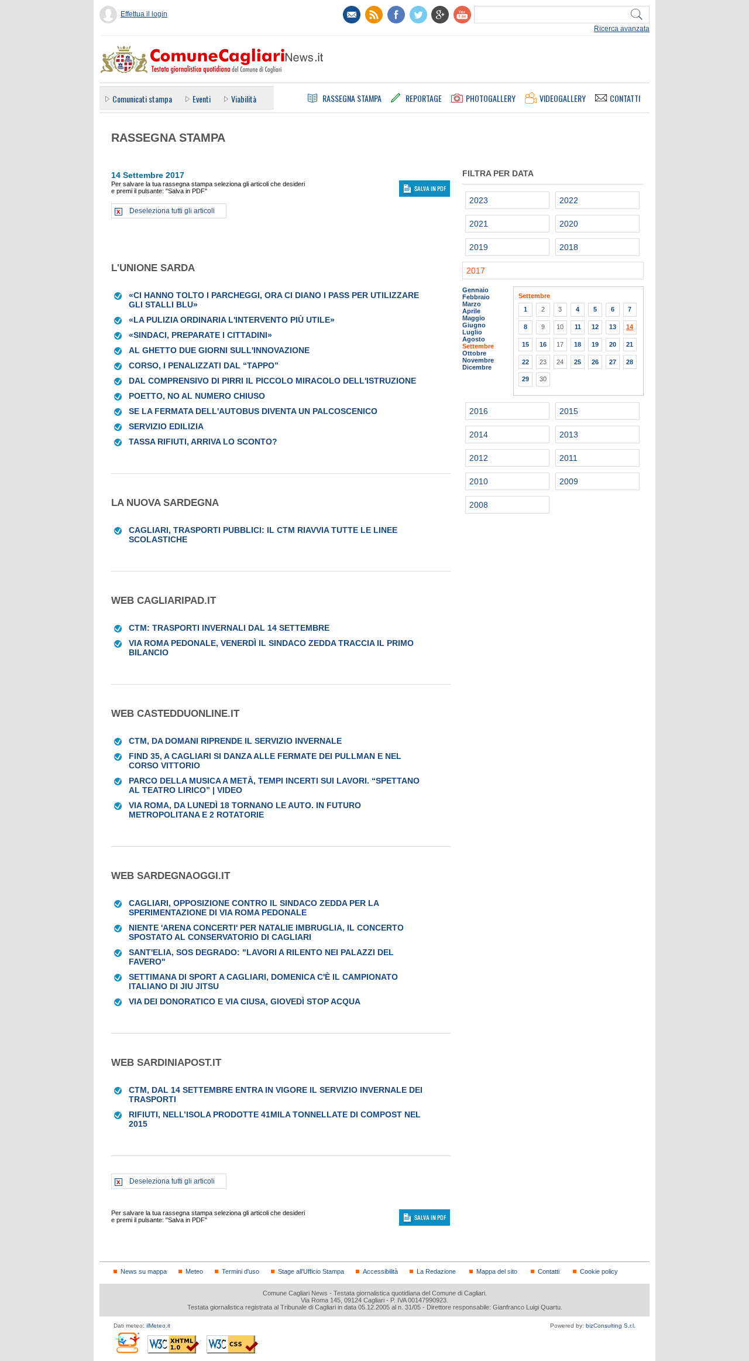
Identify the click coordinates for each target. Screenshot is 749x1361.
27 (612, 361)
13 (612, 326)
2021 (478, 223)
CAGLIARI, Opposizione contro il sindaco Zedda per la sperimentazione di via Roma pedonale (254, 907)
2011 (568, 458)
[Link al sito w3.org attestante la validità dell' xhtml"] (173, 1344)
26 (595, 361)
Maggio (473, 318)
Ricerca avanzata (622, 29)
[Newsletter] (351, 14)
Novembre (478, 360)
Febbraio (476, 296)
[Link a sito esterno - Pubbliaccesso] (127, 1342)
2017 (475, 270)
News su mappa (144, 1271)
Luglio (472, 332)
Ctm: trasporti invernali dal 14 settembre (229, 627)
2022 (568, 200)
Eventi (202, 99)
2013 (568, 434)
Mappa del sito (496, 1271)
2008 (478, 504)
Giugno (474, 325)
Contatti (548, 1271)
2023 (478, 200)
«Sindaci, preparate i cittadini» (200, 335)
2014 (478, 434)
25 (577, 361)
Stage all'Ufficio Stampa (311, 1271)
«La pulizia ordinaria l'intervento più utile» (232, 319)
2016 (478, 411)
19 (595, 344)
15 (525, 344)
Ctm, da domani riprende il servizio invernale (235, 741)
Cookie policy (599, 1271)
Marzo (471, 303)
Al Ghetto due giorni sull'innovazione (219, 350)
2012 (478, 458)
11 (578, 326)
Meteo (194, 1271)
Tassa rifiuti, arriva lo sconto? (203, 441)
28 (629, 361)
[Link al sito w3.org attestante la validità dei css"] (232, 1344)
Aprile (471, 310)
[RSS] (374, 14)
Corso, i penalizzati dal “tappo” (204, 365)
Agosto (473, 339)
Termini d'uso (240, 1271)
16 (543, 344)
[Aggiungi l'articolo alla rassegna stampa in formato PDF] (118, 295)
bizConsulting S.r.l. (610, 1325)
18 (577, 344)
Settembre (478, 346)
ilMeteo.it (158, 1325)
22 (525, 361)
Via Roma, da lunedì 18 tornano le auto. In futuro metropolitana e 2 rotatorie (245, 810)
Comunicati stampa (142, 99)
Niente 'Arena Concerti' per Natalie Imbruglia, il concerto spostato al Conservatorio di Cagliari (266, 932)
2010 (478, 481)
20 (612, 344)
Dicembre (477, 367)
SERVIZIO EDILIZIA (166, 426)
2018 (568, 247)
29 (525, 378)
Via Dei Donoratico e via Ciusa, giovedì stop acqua (244, 1001)
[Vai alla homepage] (211, 59)
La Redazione (436, 1271)
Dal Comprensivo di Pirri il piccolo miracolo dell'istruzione (272, 380)
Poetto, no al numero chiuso (197, 396)
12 (595, 326)
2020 (568, 223)
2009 (568, 481)
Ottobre (474, 353)
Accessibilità (380, 1271)
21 (629, 344)
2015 (568, 411)
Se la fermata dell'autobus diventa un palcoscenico (253, 411)
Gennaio (475, 289)
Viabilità (243, 99)
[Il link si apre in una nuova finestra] (396, 14)
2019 (478, 247)
